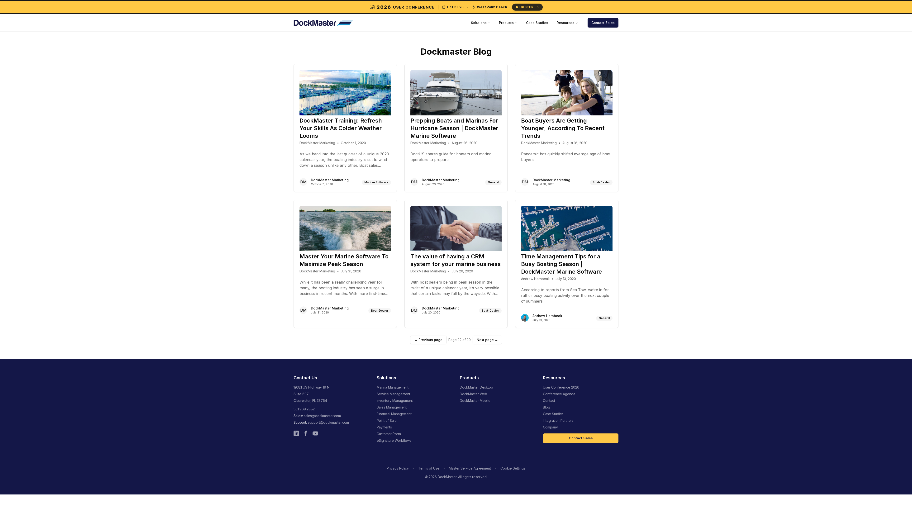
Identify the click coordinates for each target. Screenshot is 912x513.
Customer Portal (389, 434)
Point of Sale (387, 420)
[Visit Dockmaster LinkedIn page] (296, 433)
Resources (565, 23)
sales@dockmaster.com (322, 416)
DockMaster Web (473, 394)
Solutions (479, 23)
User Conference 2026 (561, 387)
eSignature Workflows (394, 440)
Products (506, 23)
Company (550, 427)
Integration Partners (558, 420)
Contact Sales (603, 23)
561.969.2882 (304, 409)
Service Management (393, 394)
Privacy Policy (398, 468)
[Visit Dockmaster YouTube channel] (315, 433)
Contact (549, 401)
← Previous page (428, 340)
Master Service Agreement (470, 468)
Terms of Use (428, 468)
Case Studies (537, 23)
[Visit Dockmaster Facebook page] (306, 433)
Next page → (487, 340)
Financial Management (394, 414)
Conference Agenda (559, 394)
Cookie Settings (512, 468)
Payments (384, 427)
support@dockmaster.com (328, 422)
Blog (546, 407)
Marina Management (392, 387)
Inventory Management (395, 401)
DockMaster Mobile (475, 401)
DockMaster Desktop (476, 387)
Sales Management (392, 407)
